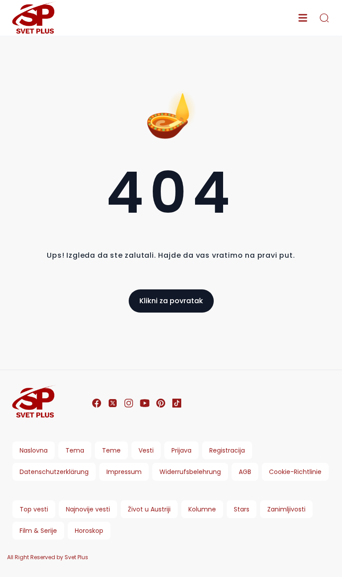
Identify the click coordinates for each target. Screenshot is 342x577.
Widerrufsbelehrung (190, 471)
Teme (111, 450)
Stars (241, 509)
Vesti (146, 450)
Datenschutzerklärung (54, 471)
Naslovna (34, 450)
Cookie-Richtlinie (295, 471)
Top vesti (34, 509)
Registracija (227, 450)
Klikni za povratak (171, 301)
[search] (324, 18)
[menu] (303, 18)
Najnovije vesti (88, 509)
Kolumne (202, 509)
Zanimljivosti (286, 509)
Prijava (181, 450)
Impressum (124, 471)
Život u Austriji (149, 509)
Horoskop (89, 530)
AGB (245, 471)
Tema (74, 450)
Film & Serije (38, 530)
